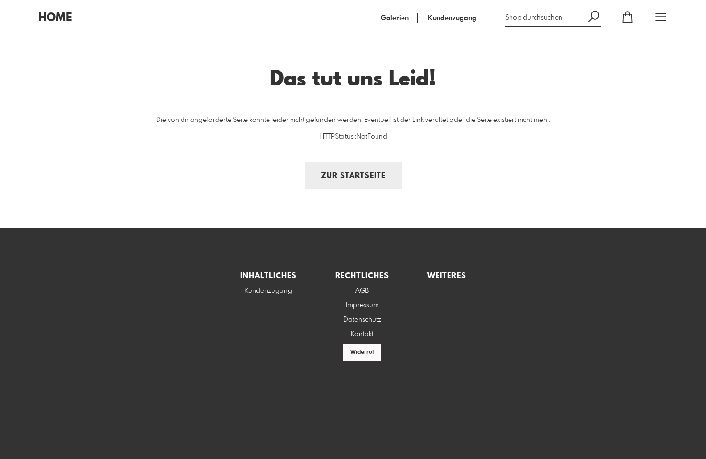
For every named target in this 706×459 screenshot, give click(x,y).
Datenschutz (362, 319)
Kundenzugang (452, 18)
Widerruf (362, 352)
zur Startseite (353, 176)
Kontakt (362, 334)
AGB (362, 291)
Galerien (395, 18)
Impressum (362, 305)
